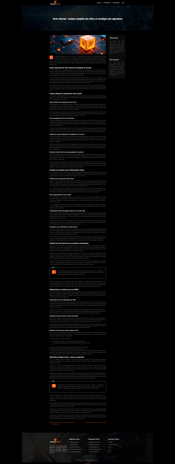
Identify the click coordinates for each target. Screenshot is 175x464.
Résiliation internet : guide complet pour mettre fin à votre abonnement (63, 423)
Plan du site (87, 463)
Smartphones (116, 2)
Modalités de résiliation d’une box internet (95, 422)
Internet (99, 2)
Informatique (107, 2)
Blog (123, 2)
